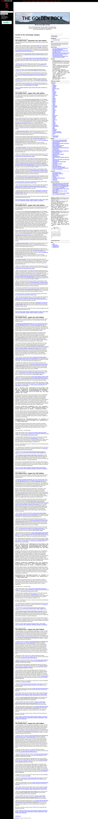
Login (53, 243)
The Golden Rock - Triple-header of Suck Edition (60, 187)
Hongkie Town (55, 148)
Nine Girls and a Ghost (40, 165)
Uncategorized (55, 135)
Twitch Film (54, 179)
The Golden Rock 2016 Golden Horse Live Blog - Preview (60, 51)
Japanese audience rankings (23, 131)
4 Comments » (44, 468)
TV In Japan (54, 164)
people (33, 1)
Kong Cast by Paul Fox (57, 151)
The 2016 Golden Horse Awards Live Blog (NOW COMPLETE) (60, 49)
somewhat (35, 137)
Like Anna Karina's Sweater (58, 154)
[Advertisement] (7, 48)
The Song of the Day (56, 131)
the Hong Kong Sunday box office (32, 99)
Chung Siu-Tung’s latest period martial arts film (30, 177)
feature (37, 467)
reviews (24, 1)
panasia (38, 1)
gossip (53, 104)
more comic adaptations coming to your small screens (31, 449)
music (39, 87)
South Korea (23, 200)
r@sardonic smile (56, 156)
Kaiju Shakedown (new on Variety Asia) (60, 150)
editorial (54, 98)
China (43, 199)
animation (54, 85)
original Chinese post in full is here (38, 384)
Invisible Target (21, 337)
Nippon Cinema (55, 175)
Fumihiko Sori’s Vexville (25, 661)
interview (29, 467)
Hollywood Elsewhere (57, 146)
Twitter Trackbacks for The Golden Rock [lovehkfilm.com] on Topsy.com (60, 184)
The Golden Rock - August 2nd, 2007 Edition (29, 629)
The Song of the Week (57, 132)
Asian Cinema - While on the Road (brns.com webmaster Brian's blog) (59, 141)
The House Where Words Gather (59, 161)
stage (53, 127)
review (33, 87)
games (53, 103)
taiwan (20, 199)
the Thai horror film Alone (37, 661)
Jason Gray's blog (56, 149)
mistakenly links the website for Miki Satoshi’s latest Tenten (31, 455)
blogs (42, 1)
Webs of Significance (56, 165)
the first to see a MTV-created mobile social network (32, 683)
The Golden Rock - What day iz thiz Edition (60, 193)
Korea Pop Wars (55, 153)
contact (51, 1)
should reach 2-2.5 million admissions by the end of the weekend (32, 347)
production (54, 119)
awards (31, 200)
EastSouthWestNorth (56, 172)
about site (46, 1)
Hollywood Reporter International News (60, 147)
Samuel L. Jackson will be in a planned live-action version (31, 156)
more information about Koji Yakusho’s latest (33, 53)
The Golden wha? (56, 39)
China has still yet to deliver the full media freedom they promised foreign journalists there (31, 707)
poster (53, 118)
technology (26, 87)
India (53, 109)
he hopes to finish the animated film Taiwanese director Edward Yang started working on (31, 186)
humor (53, 108)
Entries (54, 244)
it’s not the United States (26, 681)
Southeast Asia (55, 126)
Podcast (54, 117)
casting (29, 87)
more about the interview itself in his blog (29, 434)
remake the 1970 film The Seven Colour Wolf (29, 163)
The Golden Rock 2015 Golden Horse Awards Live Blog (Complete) (60, 57)
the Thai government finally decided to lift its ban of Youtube (31, 74)
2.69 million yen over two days (32, 84)
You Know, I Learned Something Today (60, 168)
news (25, 468)
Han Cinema (55, 174)
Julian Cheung (42, 383)
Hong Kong (17, 200)
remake (27, 200)
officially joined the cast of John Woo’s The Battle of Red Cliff (31, 666)
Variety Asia (54, 180)
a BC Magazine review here (23, 324)
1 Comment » (40, 200)
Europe (24, 199)
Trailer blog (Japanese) (57, 163)
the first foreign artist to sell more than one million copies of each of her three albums (31, 693)
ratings (53, 121)
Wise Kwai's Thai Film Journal (58, 166)
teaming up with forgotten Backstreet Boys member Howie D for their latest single (30, 702)
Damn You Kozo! (55, 142)
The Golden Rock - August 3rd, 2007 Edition (29, 317)
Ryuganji (54, 176)
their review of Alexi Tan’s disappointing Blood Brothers (35, 58)
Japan (36, 87)
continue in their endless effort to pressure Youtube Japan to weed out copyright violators (30, 358)
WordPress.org (55, 247)
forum (58, 1)
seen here (39, 46)
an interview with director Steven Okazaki (28, 697)
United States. (41, 717)
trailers (44, 467)
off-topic (54, 116)
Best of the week (55, 88)
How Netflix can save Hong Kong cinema (60, 52)
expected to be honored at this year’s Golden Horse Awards (31, 372)
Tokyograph (54, 162)
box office (43, 87)
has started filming (34, 438)
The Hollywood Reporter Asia (58, 177)
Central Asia (44, 716)
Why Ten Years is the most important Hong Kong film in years (59, 54)
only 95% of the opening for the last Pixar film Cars (28, 637)
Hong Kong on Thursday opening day (24, 323)
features (29, 1)
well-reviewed (40, 137)
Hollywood (34, 468)
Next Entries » (18, 37)
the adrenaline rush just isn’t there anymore (28, 657)
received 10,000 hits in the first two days (23, 50)
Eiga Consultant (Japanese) (58, 145)
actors (53, 84)
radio (53, 120)
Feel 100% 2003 (30, 165)
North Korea (54, 115)
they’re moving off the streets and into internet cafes (26, 182)
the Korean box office (21, 147)
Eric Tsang (26, 384)
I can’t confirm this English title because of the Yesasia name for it (30, 164)
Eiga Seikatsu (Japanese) (57, 173)
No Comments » (23, 718)
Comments (55, 246)
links (55, 1)
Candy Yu (20, 384)
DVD (53, 97)
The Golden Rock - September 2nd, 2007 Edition (31, 40)
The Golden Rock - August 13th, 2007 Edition (30, 93)
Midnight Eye (55, 155)
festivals (27, 199)
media (35, 716)
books (53, 90)
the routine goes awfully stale (29, 656)
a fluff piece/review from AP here (37, 324)
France (53, 102)
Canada (54, 93)
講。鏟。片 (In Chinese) (57, 169)
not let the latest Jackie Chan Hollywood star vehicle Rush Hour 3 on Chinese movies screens (31, 642)
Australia (54, 86)
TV (19, 467)
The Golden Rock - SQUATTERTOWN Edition (60, 185)
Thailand (21, 87)
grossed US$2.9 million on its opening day (35, 345)
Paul (53, 190)
